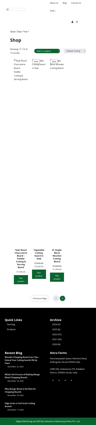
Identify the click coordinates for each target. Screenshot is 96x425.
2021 (54, 339)
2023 (54, 329)
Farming (11, 324)
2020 (54, 344)
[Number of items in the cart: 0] (77, 22)
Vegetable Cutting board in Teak (39, 254)
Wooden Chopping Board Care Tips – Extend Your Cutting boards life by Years (22, 360)
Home (12, 31)
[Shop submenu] (55, 10)
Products (11, 329)
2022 (54, 334)
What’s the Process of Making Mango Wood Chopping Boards (22, 376)
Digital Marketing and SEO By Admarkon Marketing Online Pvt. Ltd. (48, 421)
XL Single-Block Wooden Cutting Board (57, 256)
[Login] (72, 22)
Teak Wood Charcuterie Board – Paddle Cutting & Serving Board (21, 259)
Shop (19, 31)
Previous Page (40, 298)
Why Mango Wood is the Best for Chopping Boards (20, 390)
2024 (54, 324)
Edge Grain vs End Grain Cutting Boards (20, 405)
